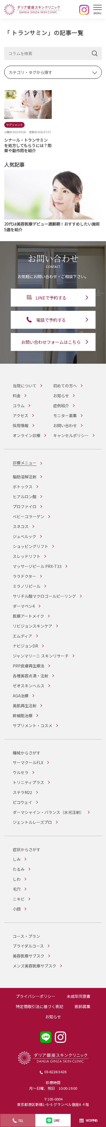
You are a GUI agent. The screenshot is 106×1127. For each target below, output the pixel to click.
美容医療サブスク (28, 956)
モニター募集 (65, 415)
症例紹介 (61, 405)
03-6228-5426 (55, 1071)
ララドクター (24, 576)
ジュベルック (24, 536)
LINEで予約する (51, 298)
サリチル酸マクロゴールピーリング (44, 596)
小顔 (17, 909)
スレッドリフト (26, 556)
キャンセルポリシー (71, 435)
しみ (17, 859)
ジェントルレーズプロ (32, 822)
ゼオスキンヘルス (28, 685)
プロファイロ (24, 506)
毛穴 (17, 889)
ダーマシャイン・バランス (48, 812)
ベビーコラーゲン (28, 516)
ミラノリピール (26, 586)
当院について (24, 385)
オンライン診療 (26, 435)
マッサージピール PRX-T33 (37, 566)
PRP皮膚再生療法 (28, 666)
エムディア (22, 636)
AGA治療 (21, 695)
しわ (17, 879)
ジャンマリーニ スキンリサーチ (41, 656)
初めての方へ (65, 385)
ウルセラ (21, 772)
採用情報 (21, 425)
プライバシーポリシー (35, 996)
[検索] (95, 53)
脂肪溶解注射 (24, 476)
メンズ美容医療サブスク (34, 966)
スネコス (21, 526)
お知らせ (61, 395)
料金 (17, 395)
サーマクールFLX (28, 762)
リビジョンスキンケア (32, 626)
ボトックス (23, 486)
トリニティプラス (28, 782)
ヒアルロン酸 (24, 496)
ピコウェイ (22, 802)
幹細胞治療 (23, 715)
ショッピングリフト (30, 546)
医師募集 (82, 1006)
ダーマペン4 (24, 606)
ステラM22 (22, 792)
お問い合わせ (65, 425)
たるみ (19, 869)
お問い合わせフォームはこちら (51, 342)
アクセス (20, 415)
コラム (19, 405)
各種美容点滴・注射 (30, 676)
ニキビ (19, 899)
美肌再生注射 (24, 705)
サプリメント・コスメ (32, 725)
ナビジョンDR (25, 646)
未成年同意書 (78, 996)
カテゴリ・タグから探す (30, 72)
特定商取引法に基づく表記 (39, 1006)
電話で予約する (51, 320)
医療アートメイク (28, 616)
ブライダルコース (28, 946)
